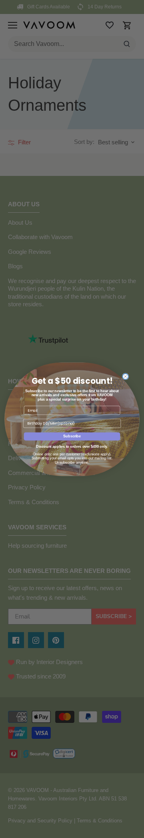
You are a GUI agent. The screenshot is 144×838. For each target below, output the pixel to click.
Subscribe (72, 436)
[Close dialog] (125, 376)
